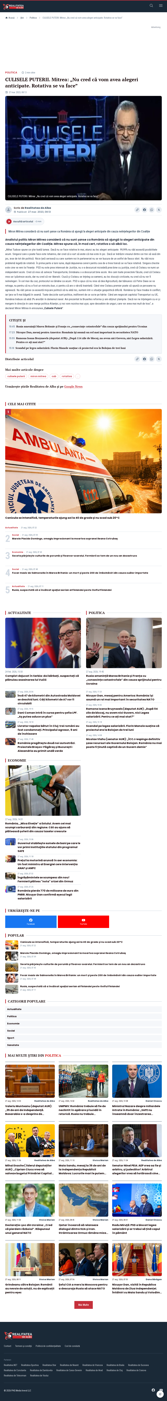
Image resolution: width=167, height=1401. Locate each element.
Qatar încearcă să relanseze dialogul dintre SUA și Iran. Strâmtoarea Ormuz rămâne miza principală (82, 1231)
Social (15, 535)
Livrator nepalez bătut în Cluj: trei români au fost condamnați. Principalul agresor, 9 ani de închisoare (48, 730)
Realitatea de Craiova (136, 1370)
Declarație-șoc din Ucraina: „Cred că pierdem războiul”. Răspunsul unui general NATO (28, 1229)
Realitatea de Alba (38, 208)
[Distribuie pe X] (159, 210)
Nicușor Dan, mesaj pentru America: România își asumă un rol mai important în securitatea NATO (77, 332)
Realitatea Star (49, 1365)
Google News (73, 386)
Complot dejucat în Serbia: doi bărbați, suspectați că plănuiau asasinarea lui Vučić (42, 678)
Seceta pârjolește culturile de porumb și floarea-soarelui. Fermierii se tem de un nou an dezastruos (74, 555)
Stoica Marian (100, 1160)
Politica (33, 17)
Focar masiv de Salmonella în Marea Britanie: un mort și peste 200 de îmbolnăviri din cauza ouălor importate (80, 572)
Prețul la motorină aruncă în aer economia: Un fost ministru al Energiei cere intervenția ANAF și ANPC (48, 864)
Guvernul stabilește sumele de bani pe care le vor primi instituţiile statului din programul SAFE (49, 847)
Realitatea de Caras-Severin (69, 1370)
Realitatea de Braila (115, 1365)
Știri (22, 17)
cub (54, 376)
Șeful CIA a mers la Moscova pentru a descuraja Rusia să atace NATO (83, 1286)
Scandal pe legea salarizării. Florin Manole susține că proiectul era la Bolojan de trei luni (70, 348)
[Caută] (151, 6)
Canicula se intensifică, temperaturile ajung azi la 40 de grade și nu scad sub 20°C (62, 518)
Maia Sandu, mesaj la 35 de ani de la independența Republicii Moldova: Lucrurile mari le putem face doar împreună (82, 1171)
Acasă (11, 17)
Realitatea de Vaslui (39, 1375)
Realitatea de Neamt (69, 1365)
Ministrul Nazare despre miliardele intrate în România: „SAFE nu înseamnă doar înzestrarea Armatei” (136, 1112)
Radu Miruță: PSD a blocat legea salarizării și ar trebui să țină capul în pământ (136, 1229)
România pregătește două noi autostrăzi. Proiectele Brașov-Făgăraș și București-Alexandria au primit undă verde (46, 747)
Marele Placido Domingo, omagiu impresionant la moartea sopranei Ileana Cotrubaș (65, 538)
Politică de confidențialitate (48, 1346)
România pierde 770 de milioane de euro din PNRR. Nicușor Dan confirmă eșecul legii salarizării (48, 894)
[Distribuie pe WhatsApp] (152, 210)
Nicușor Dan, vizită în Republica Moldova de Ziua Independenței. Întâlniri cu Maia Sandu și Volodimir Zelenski (137, 1290)
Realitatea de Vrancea (93, 1365)
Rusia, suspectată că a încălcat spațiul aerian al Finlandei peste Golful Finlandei (62, 590)
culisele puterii (16, 376)
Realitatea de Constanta (15, 1370)
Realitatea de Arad (94, 1370)
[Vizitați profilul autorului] (8, 210)
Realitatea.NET (10, 1365)
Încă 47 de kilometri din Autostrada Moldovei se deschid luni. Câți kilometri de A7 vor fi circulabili (49, 699)
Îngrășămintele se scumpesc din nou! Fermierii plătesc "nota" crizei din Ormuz (45, 879)
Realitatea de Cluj (115, 1370)
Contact (7, 1346)
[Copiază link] (137, 210)
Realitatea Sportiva (30, 1365)
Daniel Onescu (154, 1101)
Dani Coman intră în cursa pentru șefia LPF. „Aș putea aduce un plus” (47, 715)
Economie (17, 552)
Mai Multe (83, 1304)
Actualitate (11, 527)
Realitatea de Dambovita (41, 1370)
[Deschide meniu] (160, 6)
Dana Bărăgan (154, 1279)
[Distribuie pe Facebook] (144, 210)
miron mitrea (38, 376)
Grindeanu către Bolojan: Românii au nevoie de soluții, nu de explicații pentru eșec (29, 1288)
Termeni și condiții (23, 1346)
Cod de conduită (72, 1346)
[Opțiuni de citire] (160, 1394)
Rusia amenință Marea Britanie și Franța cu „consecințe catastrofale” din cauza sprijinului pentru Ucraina (81, 326)
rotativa (67, 376)
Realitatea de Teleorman (15, 1375)
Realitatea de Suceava (138, 1365)
